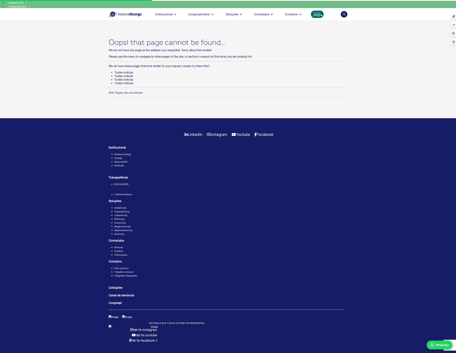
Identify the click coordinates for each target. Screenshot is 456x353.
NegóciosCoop (122, 226)
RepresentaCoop (123, 230)
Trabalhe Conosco (124, 272)
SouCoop (119, 234)
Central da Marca (123, 194)
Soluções (232, 14)
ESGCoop (119, 219)
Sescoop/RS (121, 161)
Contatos (291, 14)
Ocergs (118, 158)
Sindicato (119, 165)
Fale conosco (121, 268)
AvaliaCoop (120, 207)
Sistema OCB (16, 2)
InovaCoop (120, 222)
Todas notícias (123, 72)
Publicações (120, 255)
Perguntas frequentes (125, 275)
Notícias (118, 247)
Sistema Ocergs (122, 154)
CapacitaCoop (121, 211)
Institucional (164, 14)
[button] (344, 14)
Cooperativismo (17, 6)
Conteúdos (261, 14)
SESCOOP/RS (121, 184)
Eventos (118, 251)
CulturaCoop (121, 215)
